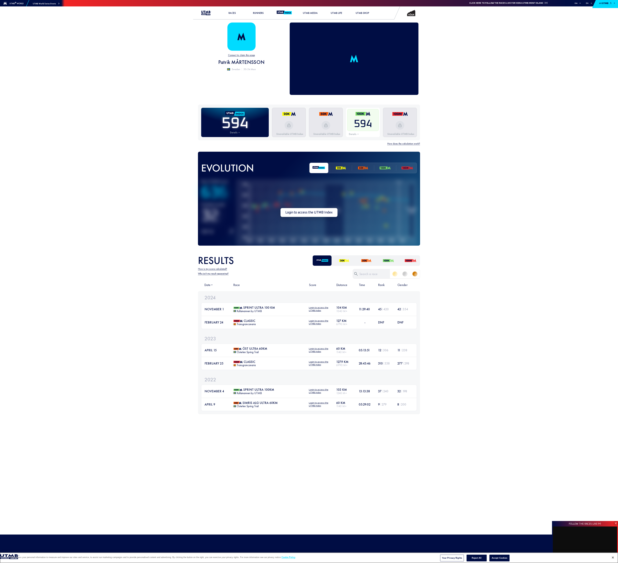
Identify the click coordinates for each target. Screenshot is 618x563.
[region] (309, 558)
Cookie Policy (288, 557)
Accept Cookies (499, 558)
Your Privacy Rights (452, 558)
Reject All (476, 558)
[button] (46, 3)
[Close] (612, 557)
